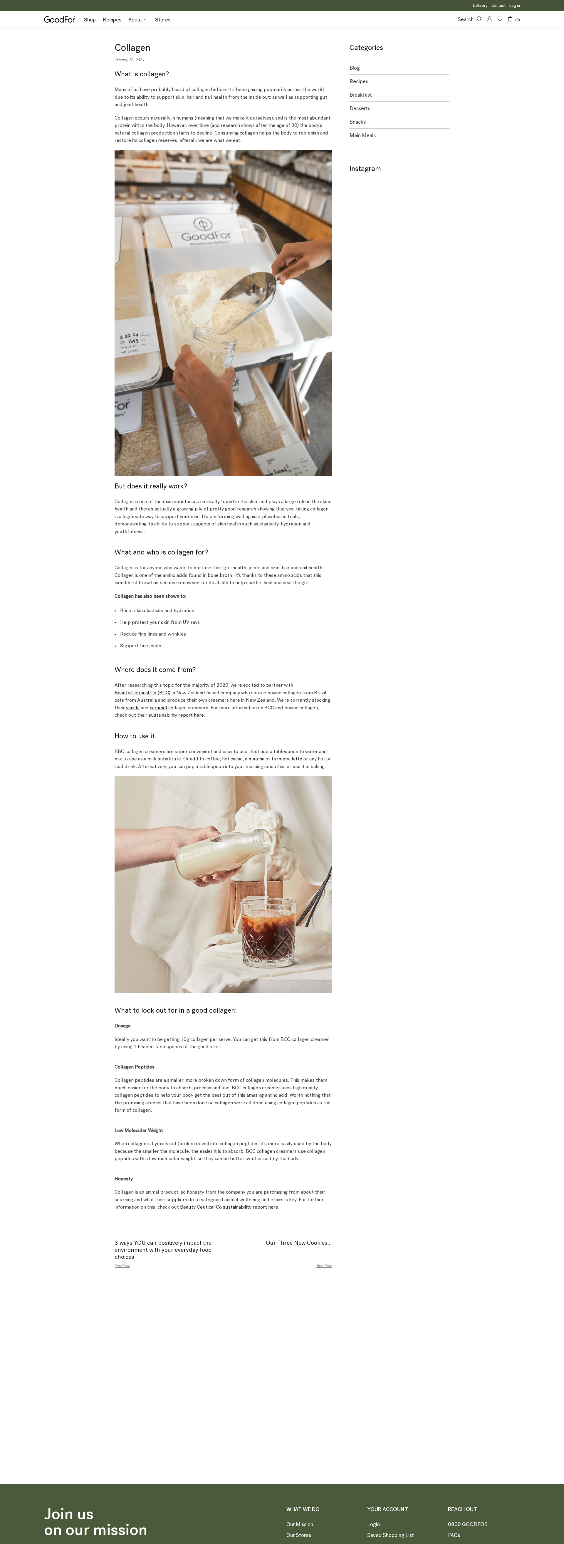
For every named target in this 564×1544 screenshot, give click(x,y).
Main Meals (363, 135)
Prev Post (122, 1266)
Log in (514, 5)
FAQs (454, 1535)
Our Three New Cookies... (299, 1242)
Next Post (324, 1266)
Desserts (360, 108)
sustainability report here (176, 715)
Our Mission (299, 1524)
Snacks (358, 122)
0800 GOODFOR (468, 1524)
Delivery (480, 5)
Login (373, 1524)
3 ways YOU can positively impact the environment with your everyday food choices (163, 1249)
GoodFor (59, 19)
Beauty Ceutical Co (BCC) (142, 692)
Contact (498, 5)
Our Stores (298, 1535)
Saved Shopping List (390, 1535)
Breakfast (361, 95)
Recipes (359, 81)
